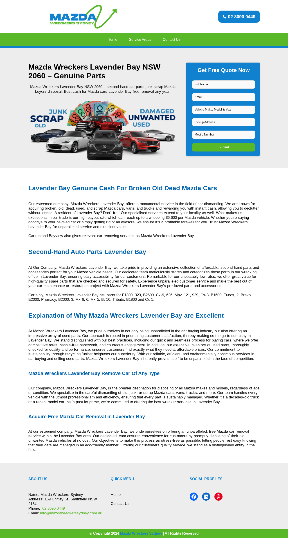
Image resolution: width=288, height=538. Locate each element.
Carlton (34, 236)
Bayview (56, 236)
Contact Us (120, 504)
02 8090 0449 (53, 508)
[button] (239, 17)
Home (116, 495)
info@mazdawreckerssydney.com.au (71, 513)
